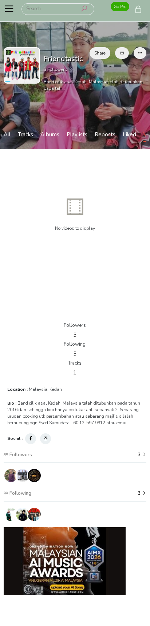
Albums (49, 134)
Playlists (77, 134)
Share (100, 53)
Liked (129, 134)
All (7, 134)
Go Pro (120, 6)
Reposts (105, 134)
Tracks (25, 134)
